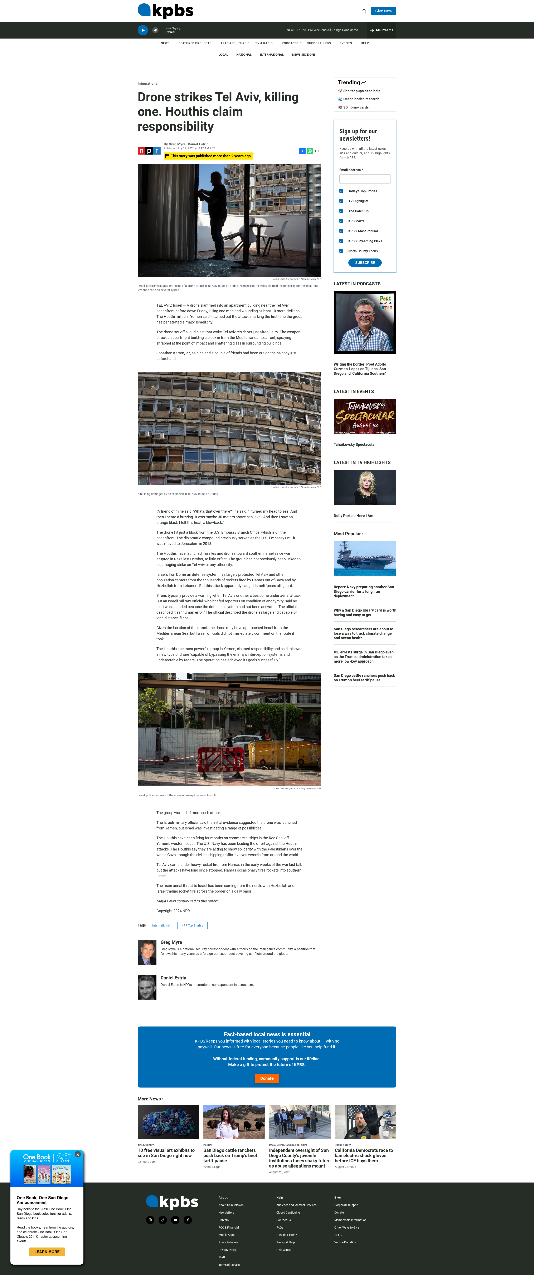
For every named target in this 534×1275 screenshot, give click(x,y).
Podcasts (290, 43)
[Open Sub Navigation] (172, 43)
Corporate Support (346, 1205)
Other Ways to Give (346, 1227)
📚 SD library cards (353, 107)
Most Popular (347, 533)
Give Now (383, 10)
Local (223, 54)
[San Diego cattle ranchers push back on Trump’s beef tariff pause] (234, 1122)
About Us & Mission (231, 1205)
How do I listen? (286, 1234)
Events (346, 43)
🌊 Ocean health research (358, 99)
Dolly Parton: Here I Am (353, 515)
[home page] (165, 11)
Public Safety (343, 1145)
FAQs (279, 1227)
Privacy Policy (228, 1249)
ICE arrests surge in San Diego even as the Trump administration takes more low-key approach (364, 656)
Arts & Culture (233, 43)
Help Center (283, 1249)
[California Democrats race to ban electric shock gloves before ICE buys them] (365, 1122)
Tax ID (338, 1234)
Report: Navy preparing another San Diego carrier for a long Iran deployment (364, 591)
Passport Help (285, 1242)
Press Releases (228, 1242)
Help (365, 43)
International (272, 54)
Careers (224, 1220)
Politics (207, 1145)
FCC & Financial (229, 1227)
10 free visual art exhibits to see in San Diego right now (166, 1153)
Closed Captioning (288, 1212)
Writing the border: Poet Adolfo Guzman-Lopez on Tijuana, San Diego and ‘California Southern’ (360, 369)
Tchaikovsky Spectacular (355, 444)
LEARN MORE (47, 1251)
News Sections (304, 54)
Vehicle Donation (345, 1242)
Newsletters (226, 1212)
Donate (267, 1078)
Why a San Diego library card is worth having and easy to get (365, 612)
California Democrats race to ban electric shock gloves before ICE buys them (364, 1155)
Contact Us (283, 1220)
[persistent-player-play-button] (143, 30)
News (165, 43)
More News (149, 1098)
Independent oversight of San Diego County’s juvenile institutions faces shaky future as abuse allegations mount (300, 1158)
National (244, 54)
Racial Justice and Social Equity (288, 1145)
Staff (222, 1257)
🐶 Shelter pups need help (359, 91)
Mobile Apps (226, 1234)
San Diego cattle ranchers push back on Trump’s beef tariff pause (364, 677)
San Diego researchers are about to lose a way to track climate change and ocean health (363, 633)
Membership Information (350, 1220)
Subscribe (365, 262)
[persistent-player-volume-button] (155, 30)
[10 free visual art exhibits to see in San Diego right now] (168, 1122)
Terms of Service (229, 1264)
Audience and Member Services (296, 1205)
